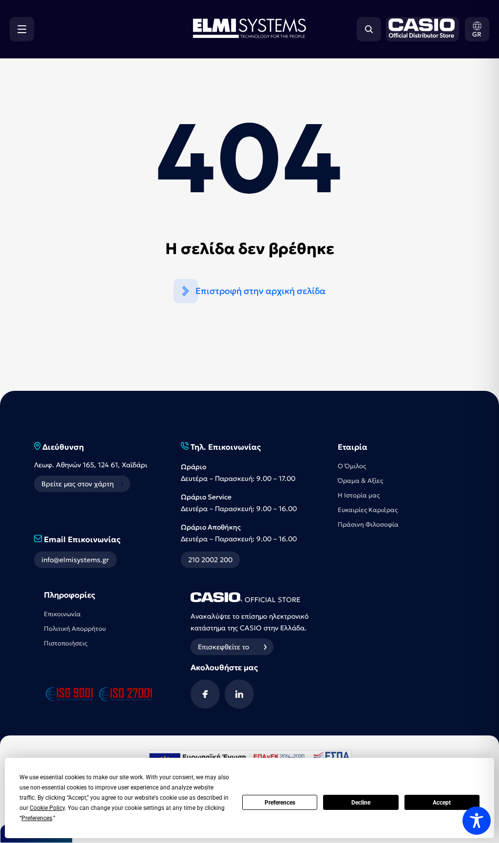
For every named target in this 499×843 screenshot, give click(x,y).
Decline (360, 802)
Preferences (280, 802)
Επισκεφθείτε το (223, 646)
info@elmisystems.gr (75, 559)
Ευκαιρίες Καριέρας (368, 510)
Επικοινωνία (62, 614)
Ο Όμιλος (352, 466)
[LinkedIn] (239, 694)
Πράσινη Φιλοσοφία (368, 524)
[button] (477, 29)
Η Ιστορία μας (359, 495)
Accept (442, 802)
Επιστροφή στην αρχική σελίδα (260, 290)
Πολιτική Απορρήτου (75, 628)
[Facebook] (205, 694)
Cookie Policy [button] (47, 808)
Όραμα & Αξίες (360, 480)
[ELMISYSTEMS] (249, 35)
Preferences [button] (36, 818)
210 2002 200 (210, 559)
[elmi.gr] (420, 29)
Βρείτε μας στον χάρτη (77, 483)
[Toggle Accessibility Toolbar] (476, 821)
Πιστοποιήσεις (65, 643)
